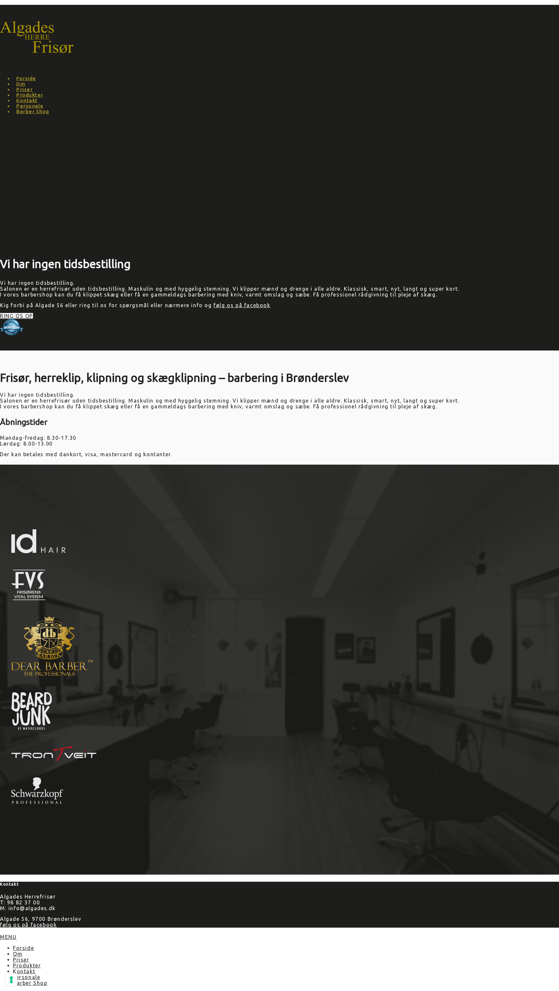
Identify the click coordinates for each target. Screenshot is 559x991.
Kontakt (27, 100)
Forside (26, 78)
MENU (8, 937)
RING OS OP (16, 316)
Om (20, 84)
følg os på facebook (242, 305)
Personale (30, 106)
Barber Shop (32, 111)
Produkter (29, 95)
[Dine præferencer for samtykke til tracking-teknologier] (11, 980)
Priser (24, 89)
